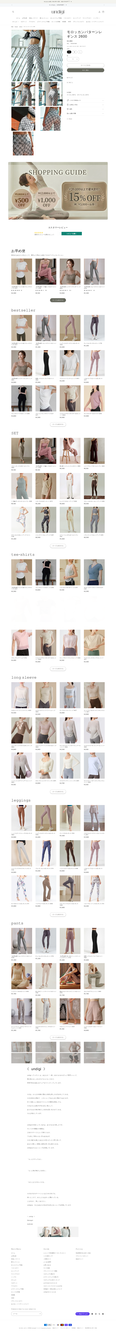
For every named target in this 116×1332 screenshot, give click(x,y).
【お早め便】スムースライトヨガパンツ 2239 (94, 287)
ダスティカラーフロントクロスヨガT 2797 (93, 588)
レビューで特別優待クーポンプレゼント (55, 1253)
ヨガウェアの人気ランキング (52, 1280)
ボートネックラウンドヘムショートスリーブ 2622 (21, 625)
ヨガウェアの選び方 (49, 1274)
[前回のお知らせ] (12, 5)
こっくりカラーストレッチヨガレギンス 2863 (21, 834)
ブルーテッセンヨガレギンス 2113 (44, 868)
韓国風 (13, 1295)
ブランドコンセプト (16, 1301)
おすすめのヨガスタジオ (50, 1283)
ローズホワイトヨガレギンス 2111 (20, 903)
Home (12, 26)
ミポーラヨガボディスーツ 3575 (44, 501)
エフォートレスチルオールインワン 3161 (69, 535)
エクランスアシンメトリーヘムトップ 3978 (45, 711)
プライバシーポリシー (82, 1256)
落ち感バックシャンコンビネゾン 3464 (70, 466)
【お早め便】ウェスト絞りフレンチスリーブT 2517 (21, 287)
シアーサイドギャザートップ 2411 (69, 587)
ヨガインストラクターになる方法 (53, 1286)
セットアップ (15, 1271)
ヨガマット (14, 1283)
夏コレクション (15, 1262)
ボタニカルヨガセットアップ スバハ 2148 (20, 535)
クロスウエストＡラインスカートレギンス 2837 (94, 834)
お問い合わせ (47, 1265)
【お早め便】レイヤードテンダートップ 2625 (70, 287)
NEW (12, 1298)
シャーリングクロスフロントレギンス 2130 (21, 869)
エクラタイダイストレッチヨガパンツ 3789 (45, 1027)
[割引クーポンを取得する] (58, 191)
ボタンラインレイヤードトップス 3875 (45, 780)
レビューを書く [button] (72, 233)
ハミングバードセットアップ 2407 (44, 535)
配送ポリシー (80, 1328)
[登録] (40, 1314)
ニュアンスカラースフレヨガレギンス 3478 (69, 343)
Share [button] (70, 118)
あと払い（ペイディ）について (20, 1304)
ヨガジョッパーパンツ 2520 (67, 1026)
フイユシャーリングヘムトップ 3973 (69, 378)
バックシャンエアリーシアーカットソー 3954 (21, 781)
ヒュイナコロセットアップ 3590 (68, 501)
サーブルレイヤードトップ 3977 (68, 710)
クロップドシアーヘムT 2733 (19, 658)
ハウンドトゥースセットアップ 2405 (93, 535)
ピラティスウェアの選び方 (51, 1277)
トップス (13, 1277)
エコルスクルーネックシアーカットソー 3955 (94, 746)
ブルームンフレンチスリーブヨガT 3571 (44, 414)
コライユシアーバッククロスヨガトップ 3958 (45, 746)
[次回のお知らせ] (104, 5)
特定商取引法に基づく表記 (83, 1253)
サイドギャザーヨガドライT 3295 (93, 413)
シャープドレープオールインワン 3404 (94, 466)
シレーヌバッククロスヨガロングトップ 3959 (21, 746)
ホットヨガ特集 (15, 1292)
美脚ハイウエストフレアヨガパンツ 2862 (44, 379)
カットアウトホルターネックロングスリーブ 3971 (94, 711)
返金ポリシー (79, 1259)
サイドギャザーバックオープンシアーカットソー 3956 (70, 746)
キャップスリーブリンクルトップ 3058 (70, 658)
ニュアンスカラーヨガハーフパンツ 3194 (93, 1027)
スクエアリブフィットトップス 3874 (69, 780)
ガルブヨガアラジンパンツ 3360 (92, 991)
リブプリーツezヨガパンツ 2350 (20, 991)
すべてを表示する (58, 300)
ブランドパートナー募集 (50, 1271)
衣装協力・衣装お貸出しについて (53, 1289)
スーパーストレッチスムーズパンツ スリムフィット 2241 (21, 1027)
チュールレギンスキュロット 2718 (93, 343)
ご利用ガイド (47, 1259)
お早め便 (13, 1256)
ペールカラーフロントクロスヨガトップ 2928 (45, 625)
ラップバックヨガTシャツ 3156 (92, 624)
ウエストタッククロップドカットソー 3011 (94, 658)
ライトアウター (15, 1274)
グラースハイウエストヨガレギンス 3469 (69, 904)
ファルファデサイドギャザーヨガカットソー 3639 (70, 414)
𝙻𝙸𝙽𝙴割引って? (48, 1256)
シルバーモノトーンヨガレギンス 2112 (94, 903)
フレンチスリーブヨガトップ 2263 (20, 413)
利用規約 (74, 1328)
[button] (13, 12)
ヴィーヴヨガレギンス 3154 (67, 833)
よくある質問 (47, 1262)
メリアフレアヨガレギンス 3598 (44, 903)
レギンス (20, 26)
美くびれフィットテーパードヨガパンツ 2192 (45, 992)
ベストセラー (15, 1268)
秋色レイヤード (15, 1259)
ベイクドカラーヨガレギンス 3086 (69, 868)
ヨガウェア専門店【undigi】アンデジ (32, 1328)
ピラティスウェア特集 (17, 1289)
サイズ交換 (47, 1268)
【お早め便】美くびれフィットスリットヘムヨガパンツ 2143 (70, 957)
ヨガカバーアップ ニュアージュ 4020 (21, 710)
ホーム (13, 1253)
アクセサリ (14, 1286)
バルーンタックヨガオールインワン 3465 (20, 466)
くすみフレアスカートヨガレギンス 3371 (93, 379)
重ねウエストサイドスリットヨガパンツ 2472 (70, 992)
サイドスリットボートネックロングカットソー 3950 (94, 781)
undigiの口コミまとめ (50, 1292)
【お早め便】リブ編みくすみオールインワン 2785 (45, 287)
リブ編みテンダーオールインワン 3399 (21, 501)
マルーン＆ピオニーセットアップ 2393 (94, 501)
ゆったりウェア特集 (16, 1265)
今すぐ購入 (85, 70)
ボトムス (16, 26)
